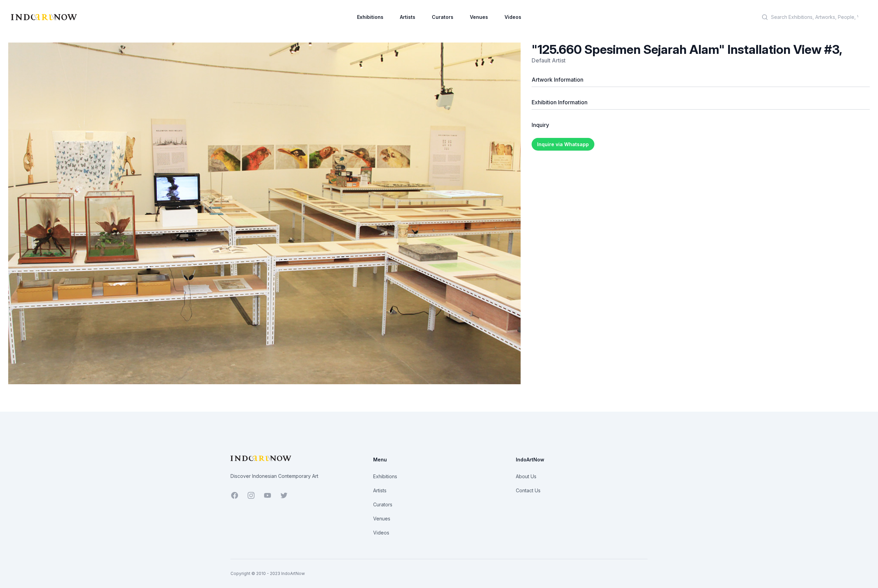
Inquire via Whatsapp (563, 144)
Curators (442, 17)
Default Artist (549, 60)
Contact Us (528, 490)
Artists (407, 17)
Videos (513, 17)
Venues (479, 17)
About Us (526, 476)
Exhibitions (370, 17)
